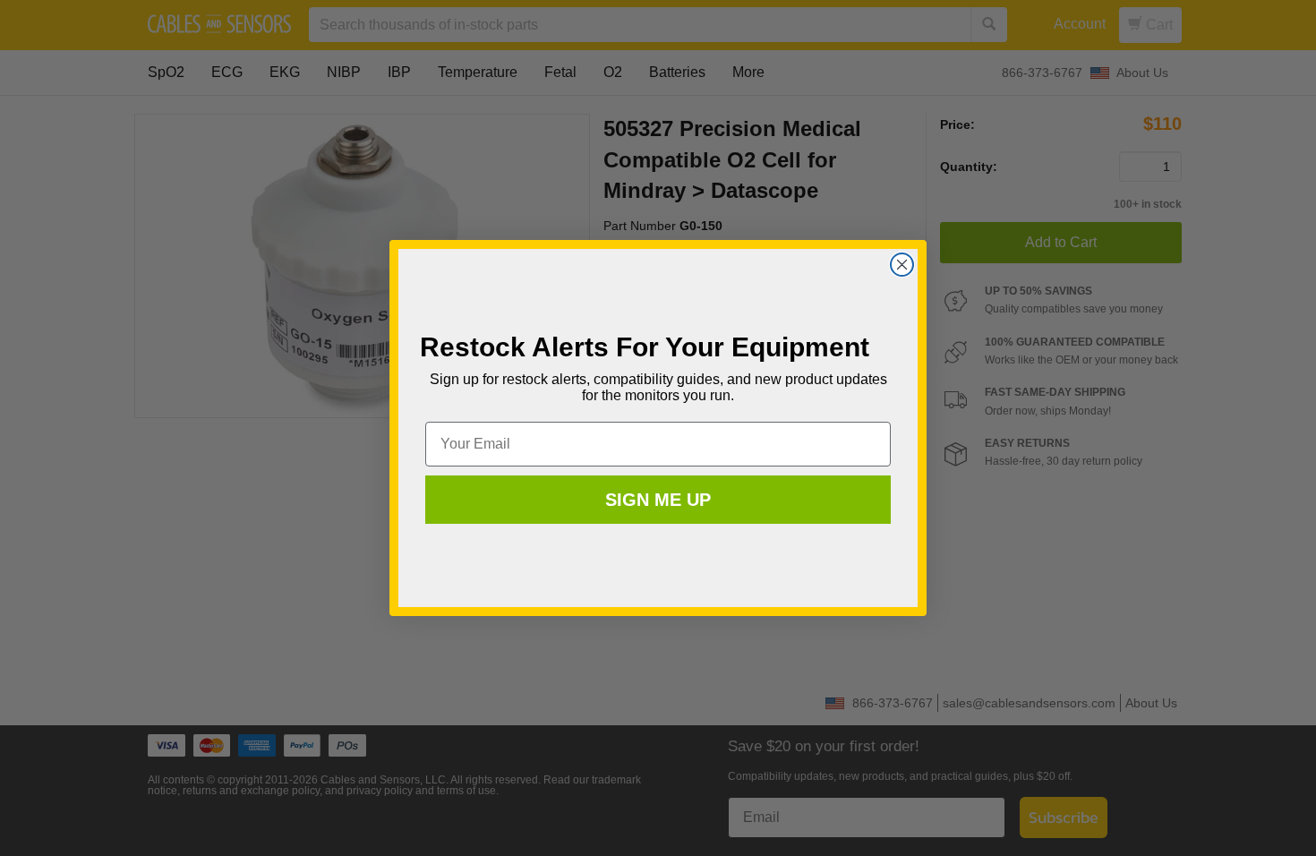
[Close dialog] (902, 264)
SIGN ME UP (658, 499)
